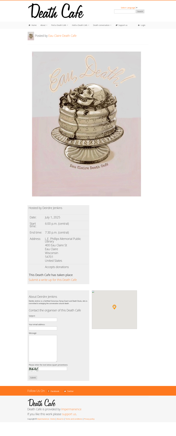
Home (34, 25)
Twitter (70, 391)
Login (142, 25)
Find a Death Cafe (59, 25)
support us (69, 414)
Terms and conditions (73, 419)
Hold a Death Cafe (80, 25)
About (43, 25)
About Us (60, 419)
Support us (122, 25)
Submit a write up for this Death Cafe (53, 280)
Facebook (55, 391)
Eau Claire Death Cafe (62, 36)
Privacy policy (89, 419)
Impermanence (71, 409)
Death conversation (101, 25)
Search (140, 11)
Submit (33, 377)
